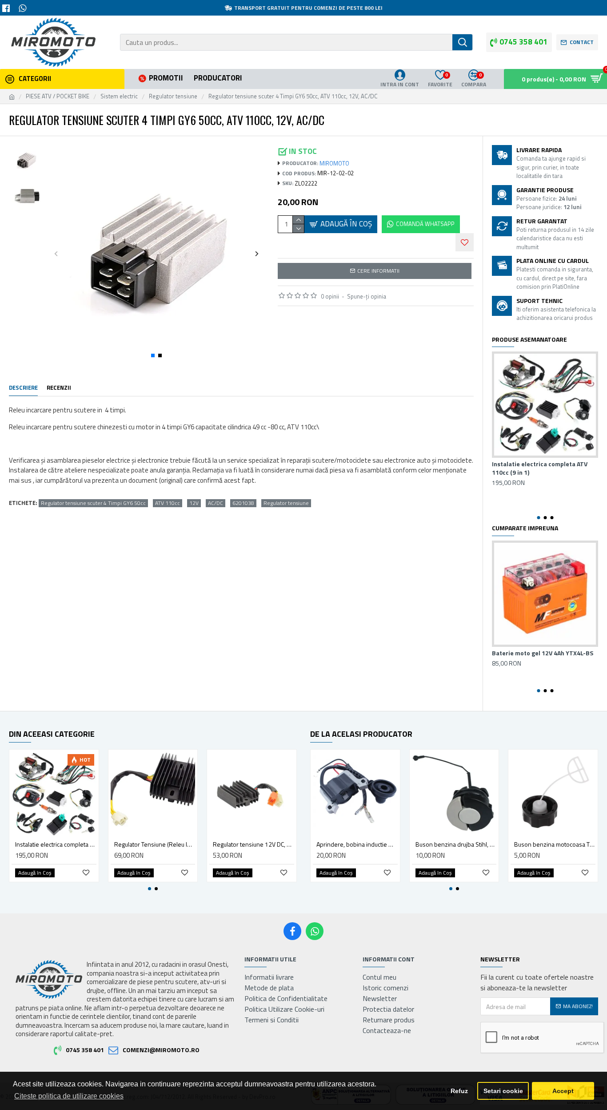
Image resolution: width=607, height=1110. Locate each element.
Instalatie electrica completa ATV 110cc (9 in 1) (539, 468)
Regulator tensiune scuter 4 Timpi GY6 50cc (93, 503)
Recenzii (59, 388)
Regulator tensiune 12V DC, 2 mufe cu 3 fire (253, 844)
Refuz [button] (459, 1090)
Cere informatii (378, 270)
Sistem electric (119, 96)
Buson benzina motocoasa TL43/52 (554, 844)
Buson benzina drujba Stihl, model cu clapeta (456, 844)
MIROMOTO (334, 163)
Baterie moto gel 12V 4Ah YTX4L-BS (542, 653)
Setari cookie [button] (503, 1090)
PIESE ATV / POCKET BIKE (57, 96)
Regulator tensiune (173, 96)
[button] (56, 253)
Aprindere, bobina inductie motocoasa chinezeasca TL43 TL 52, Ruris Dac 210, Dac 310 (357, 844)
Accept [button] (563, 1090)
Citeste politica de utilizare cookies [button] (69, 1096)
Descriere (23, 388)
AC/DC (215, 503)
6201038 (243, 503)
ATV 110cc (167, 503)
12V (194, 503)
